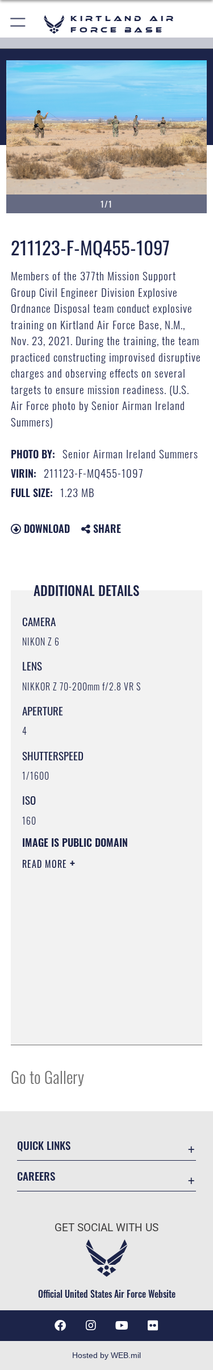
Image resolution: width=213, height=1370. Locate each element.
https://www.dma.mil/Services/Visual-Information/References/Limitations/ (91, 1008)
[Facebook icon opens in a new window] (60, 1325)
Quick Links (43, 1145)
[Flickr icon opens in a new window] (152, 1325)
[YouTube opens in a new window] (122, 1325)
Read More (46, 864)
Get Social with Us (106, 1227)
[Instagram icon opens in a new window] (90, 1325)
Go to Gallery (47, 1076)
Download (45, 528)
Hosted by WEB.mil (106, 1355)
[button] (18, 24)
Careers (36, 1176)
